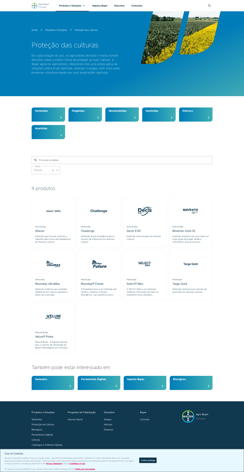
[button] (46, 170)
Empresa (108, 429)
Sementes (37, 419)
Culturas (36, 439)
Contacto (145, 419)
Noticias (108, 424)
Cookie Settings (148, 460)
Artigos (108, 419)
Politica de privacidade (85, 469)
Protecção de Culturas (43, 424)
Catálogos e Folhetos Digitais (47, 444)
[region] (122, 460)
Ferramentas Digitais (42, 434)
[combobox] (50, 170)
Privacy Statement (54, 463)
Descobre (119, 5)
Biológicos (37, 429)
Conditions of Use (77, 463)
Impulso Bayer (99, 5)
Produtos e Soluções (72, 5)
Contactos (136, 5)
